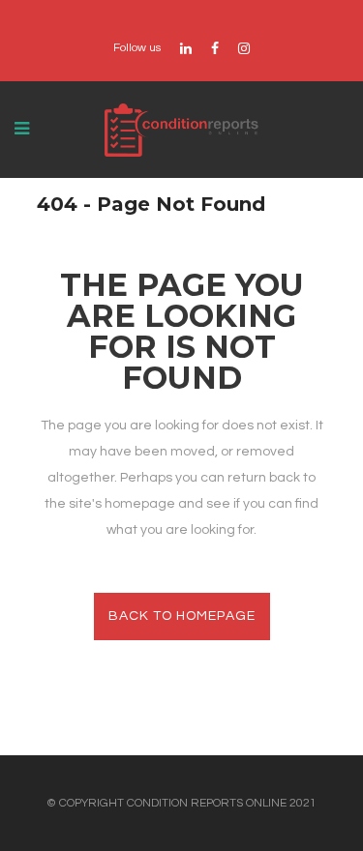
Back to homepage (182, 616)
